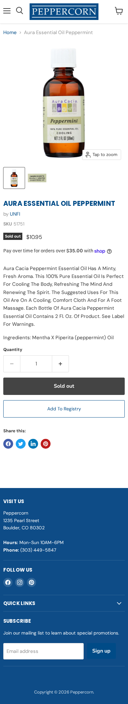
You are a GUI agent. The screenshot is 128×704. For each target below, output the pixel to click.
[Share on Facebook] (8, 444)
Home (10, 32)
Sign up (101, 651)
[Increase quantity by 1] (60, 363)
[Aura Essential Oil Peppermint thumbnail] (14, 177)
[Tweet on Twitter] (21, 444)
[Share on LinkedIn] (33, 444)
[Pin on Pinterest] (46, 444)
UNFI (15, 214)
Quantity (12, 349)
